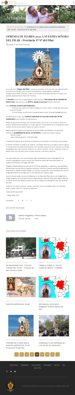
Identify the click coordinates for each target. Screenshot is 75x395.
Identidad (14, 365)
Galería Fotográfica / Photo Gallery (32, 215)
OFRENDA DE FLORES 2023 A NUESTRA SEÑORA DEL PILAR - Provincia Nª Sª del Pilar (18, 345)
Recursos (47, 365)
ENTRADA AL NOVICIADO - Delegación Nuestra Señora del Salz (51, 306)
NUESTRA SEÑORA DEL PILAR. (18, 304)
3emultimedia (32, 386)
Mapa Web (65, 386)
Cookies (57, 386)
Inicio (9, 27)
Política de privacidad (46, 386)
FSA (63, 365)
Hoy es (56, 365)
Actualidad (19, 27)
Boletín (37, 368)
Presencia (25, 365)
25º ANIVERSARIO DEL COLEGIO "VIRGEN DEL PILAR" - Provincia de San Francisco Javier (20, 267)
